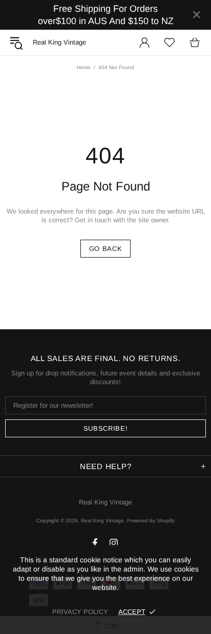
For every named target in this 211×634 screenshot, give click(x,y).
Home (84, 67)
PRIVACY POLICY (80, 612)
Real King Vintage (105, 502)
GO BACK (105, 248)
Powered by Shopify (151, 520)
